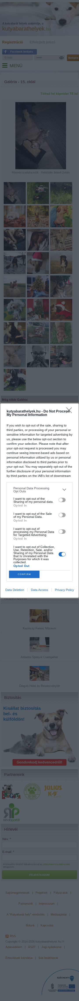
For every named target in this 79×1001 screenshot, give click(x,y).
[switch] (62, 500)
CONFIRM (24, 574)
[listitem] (39, 490)
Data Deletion (14, 590)
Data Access (39, 590)
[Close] (70, 411)
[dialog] (39, 500)
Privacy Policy (64, 590)
